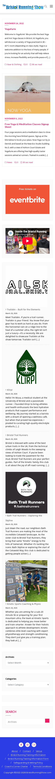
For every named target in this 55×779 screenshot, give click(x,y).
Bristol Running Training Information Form (28, 758)
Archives (10, 657)
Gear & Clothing (14, 64)
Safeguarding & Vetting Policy (28, 762)
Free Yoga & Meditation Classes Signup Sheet (27, 125)
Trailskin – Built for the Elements (23, 309)
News (9, 162)
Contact (27, 751)
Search (11, 712)
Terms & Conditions (42, 766)
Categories (11, 678)
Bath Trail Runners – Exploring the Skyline (24, 518)
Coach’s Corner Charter (16, 766)
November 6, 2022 (14, 118)
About (15, 751)
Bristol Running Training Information (28, 755)
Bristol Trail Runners (17, 435)
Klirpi (10, 389)
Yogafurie (10, 28)
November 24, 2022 (14, 23)
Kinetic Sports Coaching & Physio (24, 603)
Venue (39, 751)
